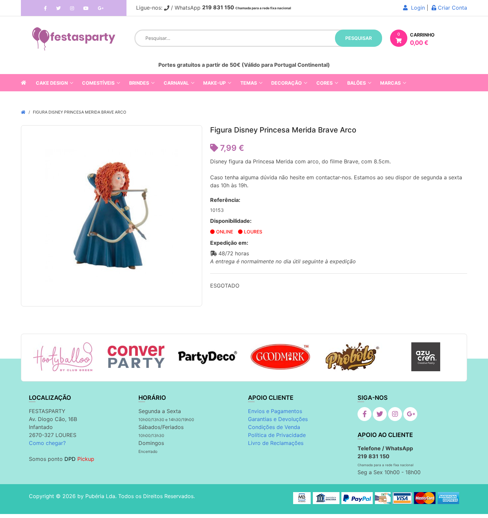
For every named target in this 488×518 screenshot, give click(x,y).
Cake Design (52, 83)
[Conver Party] (135, 357)
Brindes (139, 83)
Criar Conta (451, 7)
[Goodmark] (280, 357)
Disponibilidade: (231, 220)
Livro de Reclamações (275, 443)
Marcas (390, 83)
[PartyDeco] (208, 357)
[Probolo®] (353, 356)
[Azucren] (425, 356)
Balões (356, 83)
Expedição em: (229, 242)
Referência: (225, 200)
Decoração (286, 83)
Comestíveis (98, 83)
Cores (324, 83)
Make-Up (214, 83)
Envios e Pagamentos (275, 411)
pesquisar (358, 38)
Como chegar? (47, 443)
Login (416, 7)
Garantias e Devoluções (278, 419)
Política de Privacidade (277, 435)
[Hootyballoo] (62, 356)
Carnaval (176, 83)
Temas (248, 83)
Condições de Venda (274, 427)
